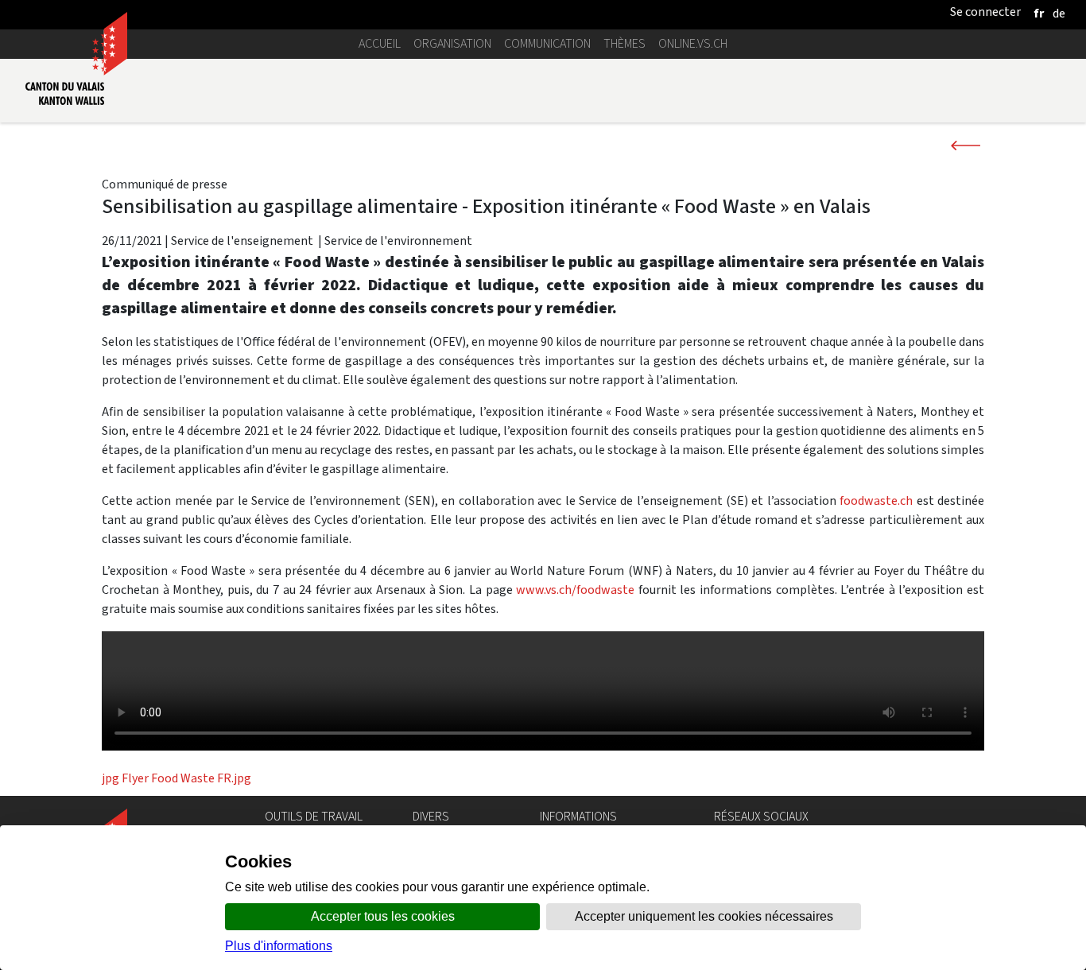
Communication (547, 43)
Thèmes (624, 43)
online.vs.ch (692, 43)
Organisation (452, 43)
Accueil (380, 43)
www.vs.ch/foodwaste (575, 589)
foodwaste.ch (876, 500)
